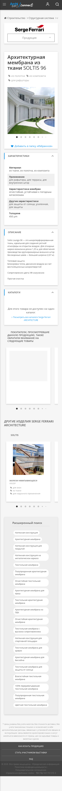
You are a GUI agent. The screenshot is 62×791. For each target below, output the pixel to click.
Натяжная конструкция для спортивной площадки (28, 640)
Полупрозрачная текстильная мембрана (29, 697)
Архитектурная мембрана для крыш (29, 592)
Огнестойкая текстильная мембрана (28, 582)
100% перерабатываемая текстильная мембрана (27, 687)
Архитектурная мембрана (27, 539)
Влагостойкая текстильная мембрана (28, 678)
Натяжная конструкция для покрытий (28, 547)
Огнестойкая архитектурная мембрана (29, 620)
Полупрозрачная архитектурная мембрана (30, 573)
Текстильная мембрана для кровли (28, 649)
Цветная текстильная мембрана (31, 705)
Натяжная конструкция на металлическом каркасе (28, 557)
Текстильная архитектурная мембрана (29, 601)
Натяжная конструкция (26, 532)
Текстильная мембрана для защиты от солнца (28, 668)
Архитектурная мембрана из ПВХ (29, 611)
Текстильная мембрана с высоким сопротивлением (28, 630)
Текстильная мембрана (26, 564)
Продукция (29, 38)
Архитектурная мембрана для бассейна (29, 659)
